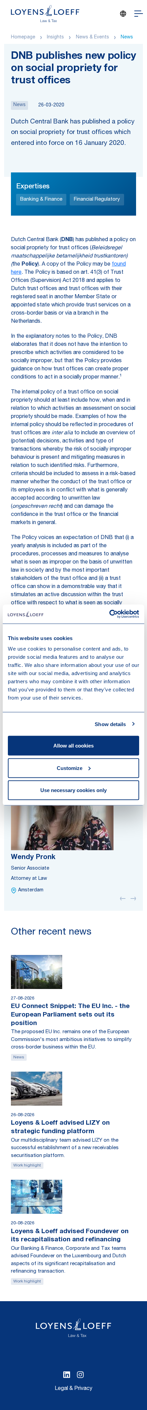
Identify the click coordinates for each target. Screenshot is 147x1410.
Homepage (23, 37)
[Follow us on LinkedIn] (66, 1374)
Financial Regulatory (97, 199)
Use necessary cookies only (73, 790)
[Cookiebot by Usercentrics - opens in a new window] (109, 614)
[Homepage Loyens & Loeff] (45, 13)
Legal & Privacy (73, 1389)
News (127, 37)
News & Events (92, 37)
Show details (110, 724)
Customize (69, 768)
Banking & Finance (41, 199)
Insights (55, 37)
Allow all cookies (73, 746)
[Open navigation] (138, 14)
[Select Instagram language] (80, 1374)
